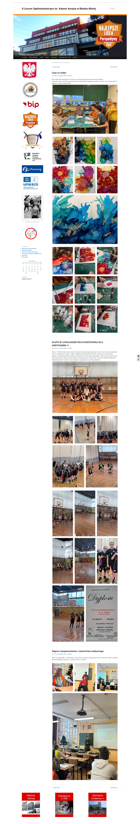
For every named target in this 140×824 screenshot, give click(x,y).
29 (32, 271)
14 (29, 268)
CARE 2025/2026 (33, 57)
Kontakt (75, 57)
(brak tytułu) (25, 257)
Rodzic (47, 57)
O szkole (24, 57)
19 (23, 269)
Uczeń (41, 57)
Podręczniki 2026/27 (27, 250)
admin (70, 75)
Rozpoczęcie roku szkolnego (29, 248)
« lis (26, 273)
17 (37, 268)
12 (23, 268)
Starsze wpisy (56, 67)
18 (40, 268)
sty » (38, 273)
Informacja (24, 255)
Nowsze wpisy (114, 67)
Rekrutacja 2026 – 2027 (64, 57)
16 (34, 268)
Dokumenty (54, 57)
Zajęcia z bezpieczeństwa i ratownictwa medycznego (78, 651)
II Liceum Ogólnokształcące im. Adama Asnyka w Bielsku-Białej (59, 8)
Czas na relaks (59, 72)
